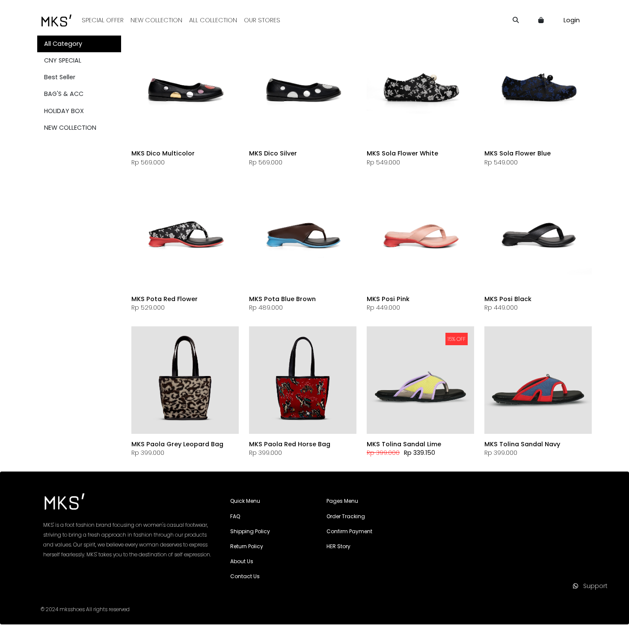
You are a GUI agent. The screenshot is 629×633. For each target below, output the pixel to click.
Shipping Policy (250, 531)
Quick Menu (245, 501)
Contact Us (245, 576)
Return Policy (246, 546)
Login (572, 20)
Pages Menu (342, 501)
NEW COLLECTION (156, 20)
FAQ (235, 516)
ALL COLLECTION (213, 20)
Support (593, 586)
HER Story (338, 546)
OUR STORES (262, 20)
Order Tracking (345, 516)
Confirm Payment (349, 531)
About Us (241, 561)
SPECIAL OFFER (103, 20)
